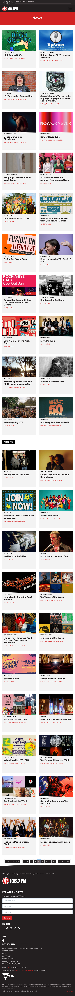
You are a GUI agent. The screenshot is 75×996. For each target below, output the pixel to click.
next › (61, 861)
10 (53, 861)
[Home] (11, 8)
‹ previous (15, 861)
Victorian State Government (23, 970)
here (7, 967)
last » (67, 861)
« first (8, 861)
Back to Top (69, 991)
